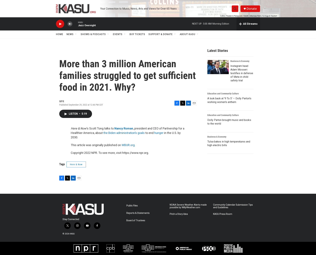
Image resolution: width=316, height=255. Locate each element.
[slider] (75, 24)
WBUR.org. (128, 145)
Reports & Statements (138, 213)
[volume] (70, 24)
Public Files (132, 205)
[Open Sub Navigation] (76, 34)
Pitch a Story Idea (179, 214)
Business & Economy (239, 61)
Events (117, 34)
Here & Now (76, 164)
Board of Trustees (135, 220)
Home (59, 34)
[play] (60, 24)
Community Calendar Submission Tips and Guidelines (233, 206)
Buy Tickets (137, 34)
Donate (252, 8)
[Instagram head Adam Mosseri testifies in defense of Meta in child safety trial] (218, 67)
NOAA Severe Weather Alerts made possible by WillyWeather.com (188, 206)
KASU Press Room (222, 214)
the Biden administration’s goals (124, 133)
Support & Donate (160, 34)
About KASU (187, 34)
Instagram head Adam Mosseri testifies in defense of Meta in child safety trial (241, 73)
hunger (158, 133)
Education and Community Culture (223, 93)
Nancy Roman (123, 128)
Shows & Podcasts (93, 34)
